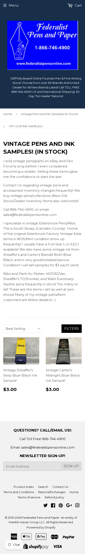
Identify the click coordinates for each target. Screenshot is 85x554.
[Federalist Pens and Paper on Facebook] (53, 506)
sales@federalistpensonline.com (48, 447)
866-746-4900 (54, 439)
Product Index (24, 487)
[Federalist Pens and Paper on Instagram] (77, 506)
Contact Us (60, 487)
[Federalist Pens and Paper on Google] (69, 506)
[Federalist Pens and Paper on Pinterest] (60, 506)
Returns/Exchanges (51, 492)
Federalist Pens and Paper (40, 517)
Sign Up (71, 466)
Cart (78, 5)
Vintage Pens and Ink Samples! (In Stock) (49, 114)
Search (43, 487)
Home (7, 114)
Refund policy (54, 497)
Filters (71, 329)
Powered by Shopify (41, 527)
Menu (14, 5)
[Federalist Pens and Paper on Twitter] (45, 506)
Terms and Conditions (18, 492)
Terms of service (29, 497)
